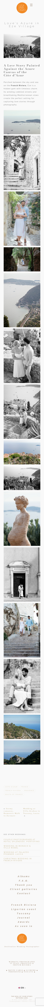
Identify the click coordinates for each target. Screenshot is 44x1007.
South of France (14, 794)
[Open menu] (31, 5)
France (24, 787)
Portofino (15, 972)
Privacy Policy (28, 1001)
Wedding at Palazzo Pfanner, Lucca (16, 853)
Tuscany (28, 972)
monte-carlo (15, 970)
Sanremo (31, 970)
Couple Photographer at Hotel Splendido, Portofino (22, 840)
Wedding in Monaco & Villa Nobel (17, 847)
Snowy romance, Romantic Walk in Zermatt (12, 812)
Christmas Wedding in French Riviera (18, 860)
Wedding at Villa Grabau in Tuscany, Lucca (31, 810)
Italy (16, 963)
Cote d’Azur (11, 787)
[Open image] (22, 122)
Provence (29, 790)
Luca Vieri (22, 999)
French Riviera (18, 85)
